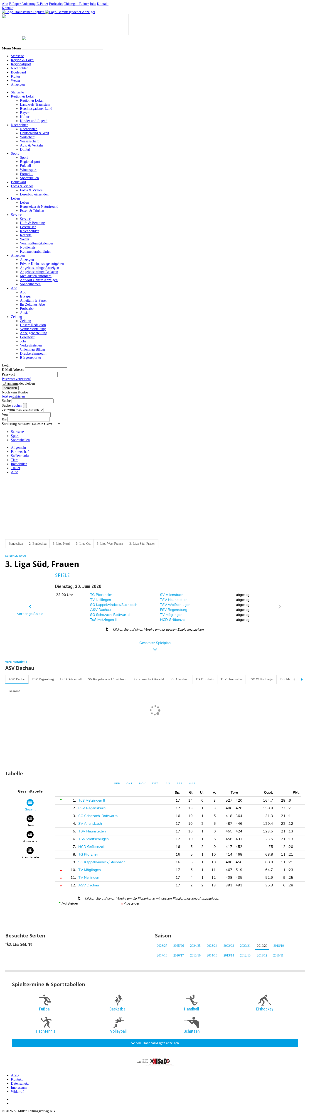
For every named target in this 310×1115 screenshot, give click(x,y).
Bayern (25, 113)
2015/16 (195, 955)
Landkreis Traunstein (35, 104)
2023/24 (212, 945)
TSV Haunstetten (173, 599)
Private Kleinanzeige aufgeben (42, 264)
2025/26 (178, 945)
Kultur (15, 76)
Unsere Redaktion (33, 325)
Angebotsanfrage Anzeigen (39, 268)
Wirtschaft (27, 137)
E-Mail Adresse (13, 369)
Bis (4, 419)
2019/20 (262, 945)
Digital (25, 149)
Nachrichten (19, 68)
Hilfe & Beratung (32, 223)
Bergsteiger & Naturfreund (39, 206)
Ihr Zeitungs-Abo (32, 304)
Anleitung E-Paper (34, 4)
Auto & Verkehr (31, 145)
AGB (15, 1075)
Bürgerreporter (30, 357)
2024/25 (195, 945)
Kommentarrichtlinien (35, 251)
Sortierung (9, 424)
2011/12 (262, 955)
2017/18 (162, 955)
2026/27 (162, 945)
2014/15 (212, 955)
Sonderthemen (30, 284)
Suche (6, 401)
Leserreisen (28, 227)
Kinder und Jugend (33, 121)
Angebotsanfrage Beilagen (39, 272)
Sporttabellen (29, 178)
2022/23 (229, 945)
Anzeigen (18, 84)
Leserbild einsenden (34, 194)
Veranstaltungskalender (36, 243)
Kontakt (102, 4)
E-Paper (15, 4)
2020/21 (245, 945)
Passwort (8, 374)
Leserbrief (27, 337)
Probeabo (56, 4)
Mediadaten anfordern (36, 276)
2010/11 (278, 955)
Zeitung (16, 317)
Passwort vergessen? (16, 379)
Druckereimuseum (33, 353)
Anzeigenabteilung (33, 333)
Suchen (17, 405)
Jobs (93, 4)
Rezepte (26, 235)
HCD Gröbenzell (173, 619)
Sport (15, 153)
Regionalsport (21, 64)
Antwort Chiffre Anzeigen (39, 280)
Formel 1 (26, 174)
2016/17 (178, 955)
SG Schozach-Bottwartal (110, 614)
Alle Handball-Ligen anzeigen (157, 1043)
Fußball (25, 166)
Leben (15, 198)
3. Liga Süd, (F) (20, 944)
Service (16, 215)
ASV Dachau (100, 609)
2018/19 (278, 945)
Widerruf (17, 1091)
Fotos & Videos (22, 186)
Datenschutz (20, 1083)
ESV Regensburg (173, 609)
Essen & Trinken (32, 210)
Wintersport (28, 170)
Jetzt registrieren (13, 396)
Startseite (17, 56)
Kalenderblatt (29, 231)
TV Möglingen (171, 614)
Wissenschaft (29, 141)
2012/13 (245, 955)
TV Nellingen (100, 599)
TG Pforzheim (101, 594)
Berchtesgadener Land (36, 108)
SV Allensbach (172, 594)
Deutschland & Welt (34, 133)
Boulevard (18, 72)
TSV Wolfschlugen (175, 604)
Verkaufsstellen (31, 345)
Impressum (19, 1087)
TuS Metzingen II (103, 619)
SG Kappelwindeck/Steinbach (113, 604)
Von (5, 414)
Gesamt (14, 691)
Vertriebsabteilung (33, 329)
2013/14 (229, 955)
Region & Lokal (22, 60)
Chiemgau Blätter (76, 4)
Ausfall (25, 313)
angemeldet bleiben (21, 383)
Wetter (15, 80)
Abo (5, 4)
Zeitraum (8, 410)
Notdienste (27, 247)
